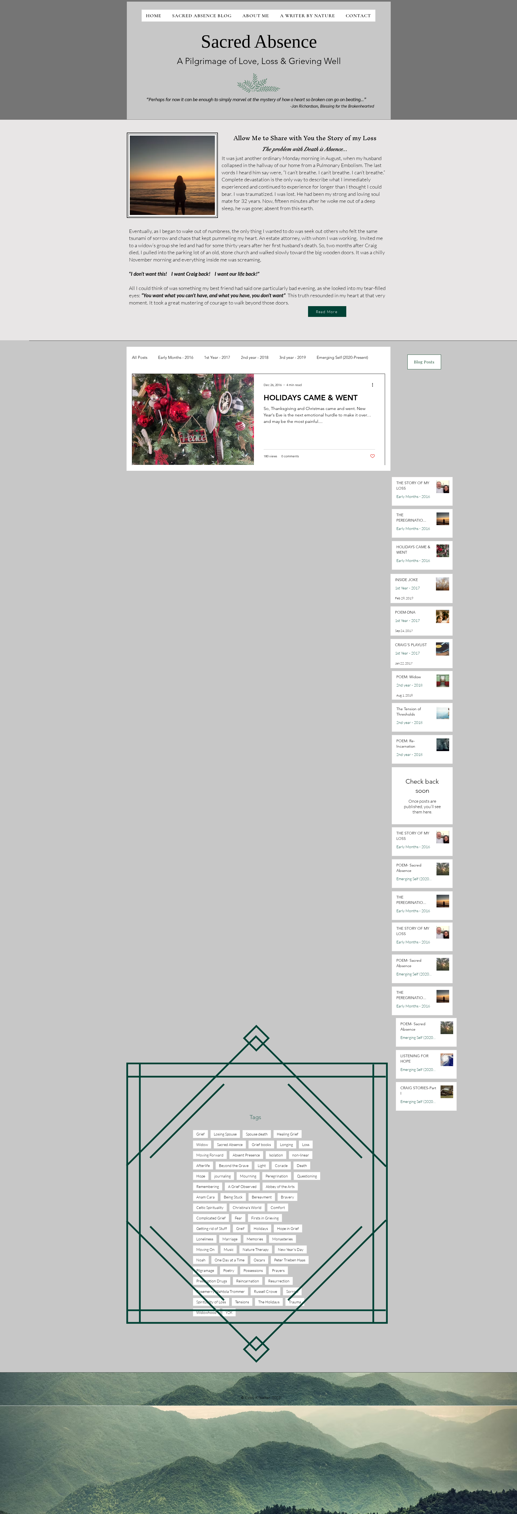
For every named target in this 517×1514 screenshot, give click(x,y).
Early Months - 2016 (175, 357)
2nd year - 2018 (254, 357)
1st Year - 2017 (217, 357)
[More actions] (374, 385)
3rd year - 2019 (292, 357)
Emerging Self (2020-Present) (342, 357)
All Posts (139, 357)
